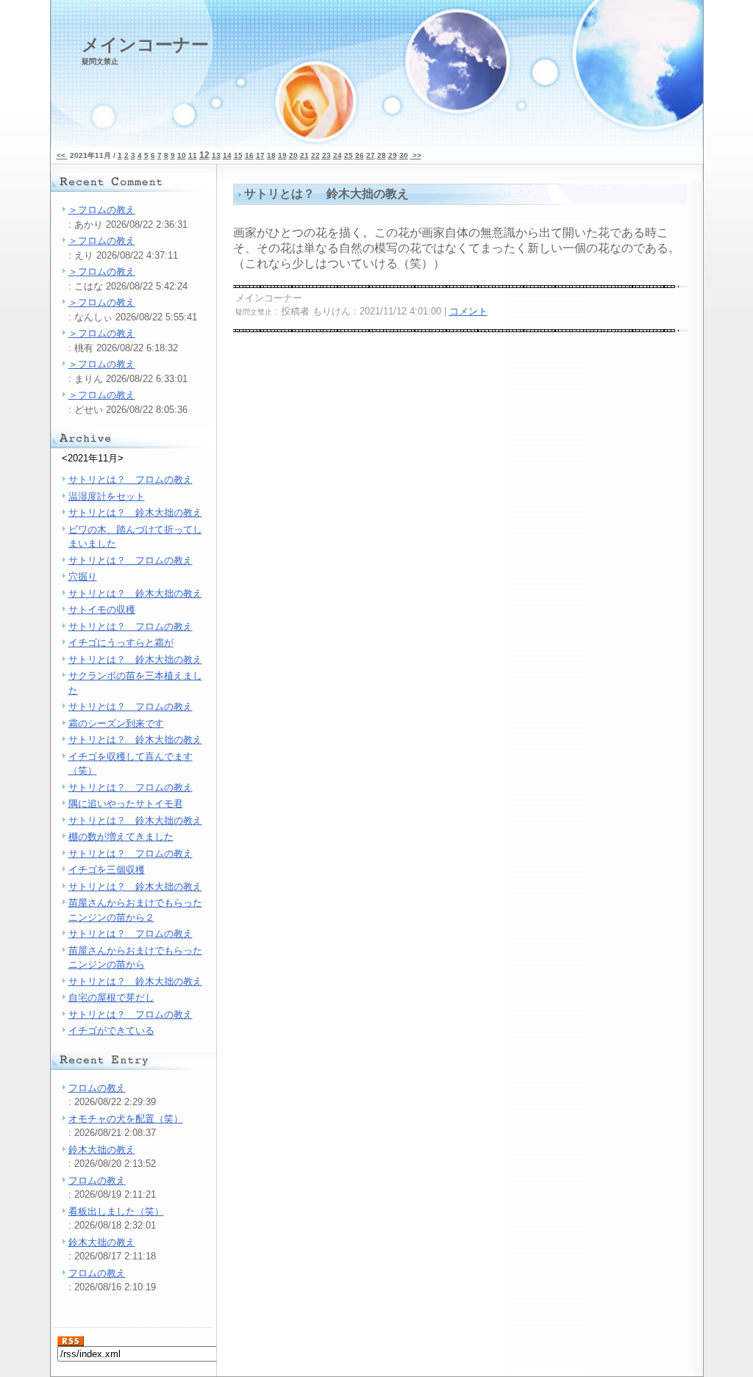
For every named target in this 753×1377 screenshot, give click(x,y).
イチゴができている (111, 1030)
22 (315, 155)
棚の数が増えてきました (121, 836)
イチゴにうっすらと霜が (121, 642)
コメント (468, 311)
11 (192, 155)
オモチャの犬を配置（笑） (125, 1118)
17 (260, 155)
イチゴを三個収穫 (106, 869)
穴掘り (82, 576)
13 (216, 155)
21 (304, 155)
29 (392, 155)
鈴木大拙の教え (101, 1149)
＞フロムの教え (101, 209)
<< (62, 155)
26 (359, 155)
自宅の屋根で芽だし (111, 997)
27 (370, 155)
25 (348, 155)
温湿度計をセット (106, 496)
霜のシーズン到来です (116, 723)
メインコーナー (145, 50)
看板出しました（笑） (116, 1211)
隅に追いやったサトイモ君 (125, 803)
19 (282, 155)
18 (271, 155)
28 (381, 155)
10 (181, 155)
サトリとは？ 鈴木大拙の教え (135, 512)
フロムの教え (97, 1087)
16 (249, 155)
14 (227, 155)
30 (403, 155)
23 (326, 155)
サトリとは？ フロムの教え (130, 479)
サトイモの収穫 (101, 609)
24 (337, 155)
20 (293, 155)
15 (238, 155)
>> (415, 155)
